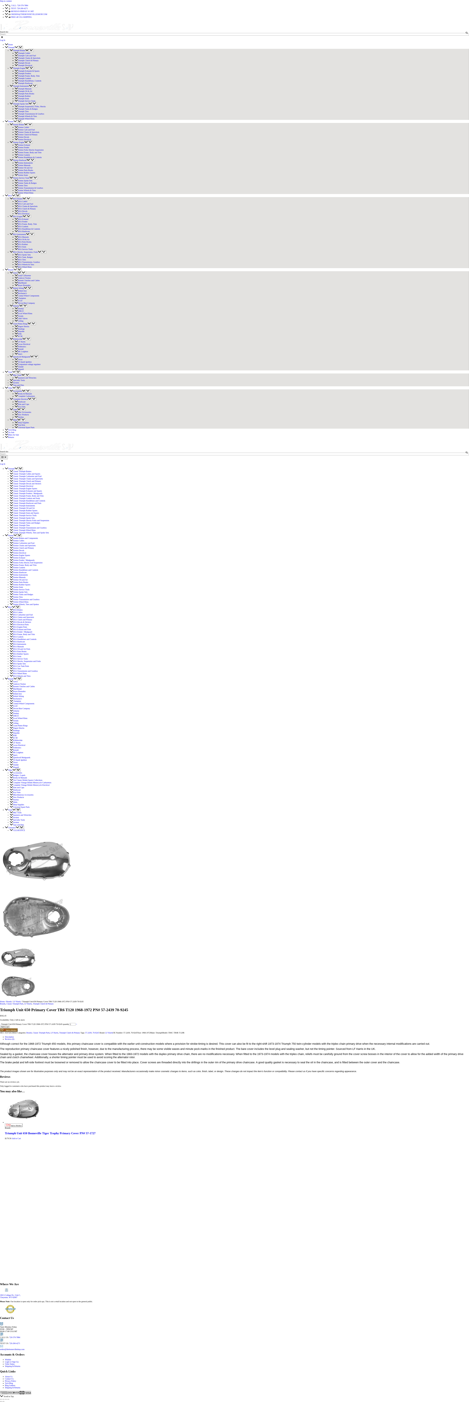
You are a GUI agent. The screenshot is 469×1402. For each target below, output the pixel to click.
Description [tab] (9, 1037)
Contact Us (9, 1379)
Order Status (10, 1364)
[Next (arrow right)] (3, 1401)
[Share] (6, 1399)
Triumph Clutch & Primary (43, 1004)
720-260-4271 (14, 1343)
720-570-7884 (14, 1337)
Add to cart (5, 1027)
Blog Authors (10, 1385)
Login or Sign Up (12, 1362)
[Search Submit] (467, 33)
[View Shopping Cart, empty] (234, 37)
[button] (16, 47)
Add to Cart (49, 1235)
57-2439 (88, 1033)
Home (2, 1002)
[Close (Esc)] (8, 1399)
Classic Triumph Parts (14, 1004)
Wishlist (8, 1360)
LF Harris (17, 1002)
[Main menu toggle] (4, 457)
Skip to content (6, 1)
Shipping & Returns (12, 1366)
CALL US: (4, 1337)
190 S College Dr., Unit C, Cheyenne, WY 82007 (10, 1296)
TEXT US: (4, 1343)
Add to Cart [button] (16, 1138)
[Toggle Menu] (20, 47)
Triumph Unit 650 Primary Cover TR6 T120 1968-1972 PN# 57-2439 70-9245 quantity (35, 1024)
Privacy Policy (10, 1381)
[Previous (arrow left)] (1, 1401)
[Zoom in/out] (1, 1399)
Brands (9, 1002)
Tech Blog (9, 1383)
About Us (8, 1377)
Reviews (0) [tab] (9, 1039)
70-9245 (96, 1033)
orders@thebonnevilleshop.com (12, 1349)
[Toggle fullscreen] (3, 1399)
